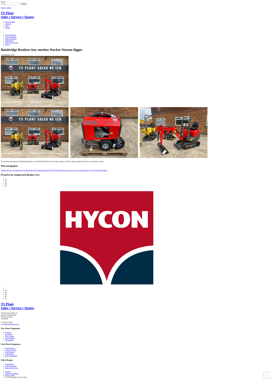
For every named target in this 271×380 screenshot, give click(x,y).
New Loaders (9, 336)
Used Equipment (10, 37)
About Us (8, 24)
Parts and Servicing (11, 43)
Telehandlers (9, 340)
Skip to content (6, 8)
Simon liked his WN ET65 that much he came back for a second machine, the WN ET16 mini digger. (73, 170)
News (7, 26)
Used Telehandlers (11, 356)
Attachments (9, 41)
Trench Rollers (10, 338)
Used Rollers (9, 354)
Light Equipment (10, 39)
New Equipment (10, 35)
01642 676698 (10, 22)
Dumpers (8, 332)
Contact (7, 28)
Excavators (8, 334)
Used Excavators (10, 350)
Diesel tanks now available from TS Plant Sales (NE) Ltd (20, 170)
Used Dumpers (10, 348)
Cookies (8, 371)
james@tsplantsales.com (11, 324)
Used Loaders (9, 352)
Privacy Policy (10, 375)
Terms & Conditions (12, 373)
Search (3, 2)
